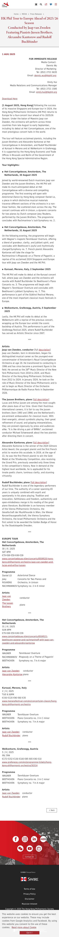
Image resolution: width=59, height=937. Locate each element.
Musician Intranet (29, 903)
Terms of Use (29, 888)
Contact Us (29, 856)
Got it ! (29, 932)
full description (41, 399)
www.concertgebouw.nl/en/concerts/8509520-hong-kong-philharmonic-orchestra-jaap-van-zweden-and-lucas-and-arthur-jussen (27, 562)
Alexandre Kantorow (12, 674)
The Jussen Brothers (7, 604)
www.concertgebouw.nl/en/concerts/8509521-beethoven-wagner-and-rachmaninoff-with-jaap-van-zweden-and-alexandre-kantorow (28, 639)
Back (52, 810)
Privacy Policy (29, 893)
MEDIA (24, 13)
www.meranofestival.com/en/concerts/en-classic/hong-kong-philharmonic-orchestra (29, 702)
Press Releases (36, 13)
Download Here (9, 98)
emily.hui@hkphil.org (46, 92)
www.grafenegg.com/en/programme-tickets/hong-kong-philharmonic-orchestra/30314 (27, 763)
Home (16, 13)
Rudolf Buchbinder (11, 735)
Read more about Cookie (24, 927)
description (44, 349)
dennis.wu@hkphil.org (45, 75)
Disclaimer (29, 898)
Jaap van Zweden (6, 597)
